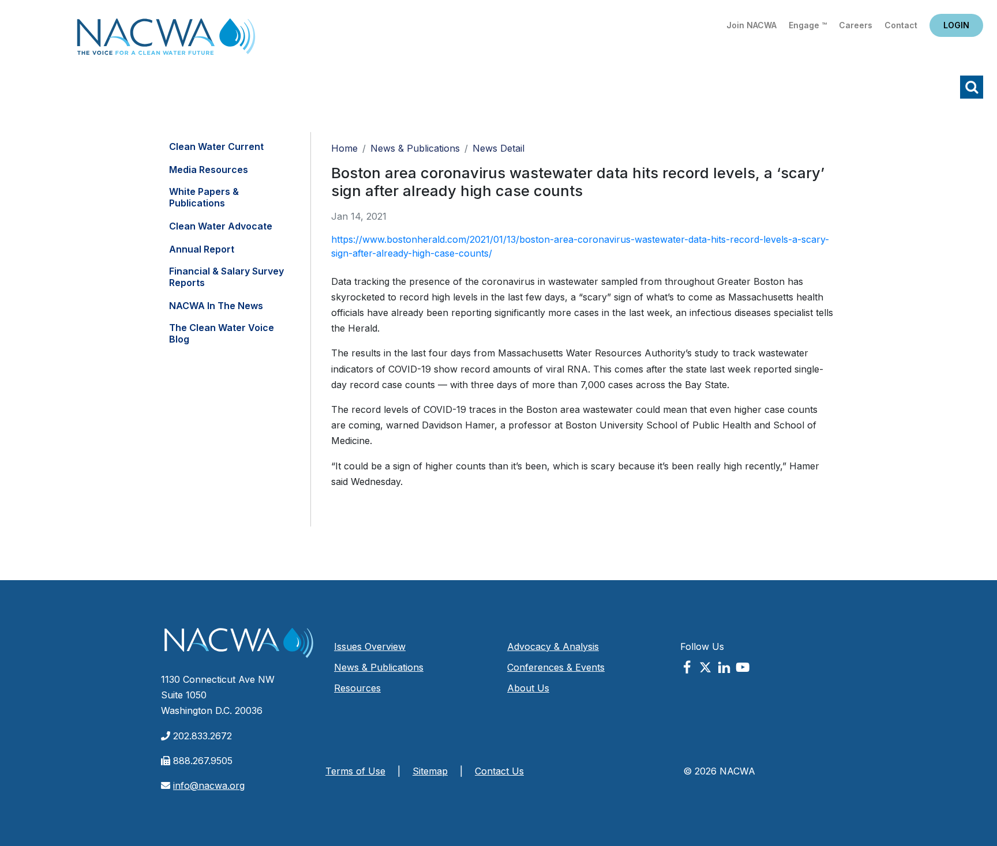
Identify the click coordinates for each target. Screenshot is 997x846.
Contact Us (499, 771)
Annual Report (201, 249)
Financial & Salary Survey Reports (226, 276)
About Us (528, 688)
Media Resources (208, 169)
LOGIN (956, 25)
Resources (357, 688)
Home (166, 40)
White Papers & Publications (204, 197)
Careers (855, 25)
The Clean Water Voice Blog (221, 333)
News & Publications (415, 148)
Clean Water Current (216, 146)
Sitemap (430, 771)
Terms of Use (355, 771)
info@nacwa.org (209, 785)
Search (971, 87)
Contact (900, 25)
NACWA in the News (216, 305)
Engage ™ (808, 25)
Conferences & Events (556, 667)
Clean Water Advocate (220, 226)
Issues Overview (370, 646)
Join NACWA (751, 25)
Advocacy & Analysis (553, 646)
